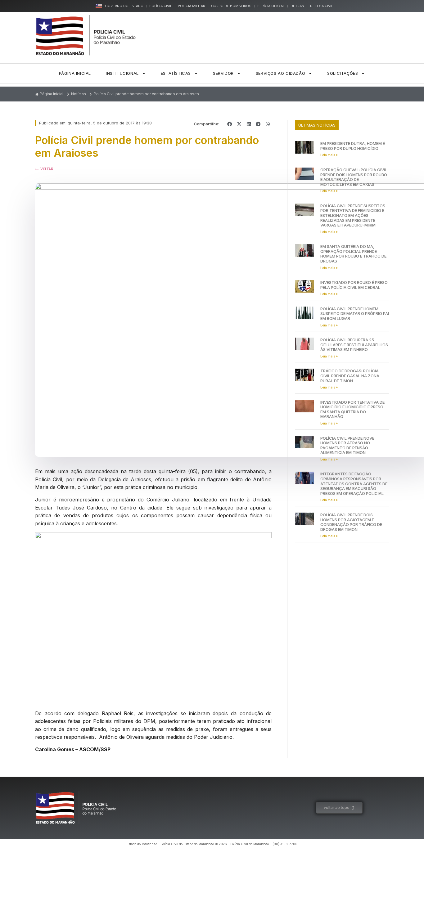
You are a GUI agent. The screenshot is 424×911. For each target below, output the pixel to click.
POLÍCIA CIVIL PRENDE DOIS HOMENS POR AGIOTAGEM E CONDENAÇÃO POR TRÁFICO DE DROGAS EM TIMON (351, 522)
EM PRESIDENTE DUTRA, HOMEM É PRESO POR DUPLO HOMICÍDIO (352, 146)
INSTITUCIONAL (122, 73)
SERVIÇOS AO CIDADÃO (280, 73)
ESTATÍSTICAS (176, 73)
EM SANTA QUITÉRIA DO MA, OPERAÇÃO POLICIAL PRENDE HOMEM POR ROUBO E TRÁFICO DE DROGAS (353, 253)
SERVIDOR (223, 73)
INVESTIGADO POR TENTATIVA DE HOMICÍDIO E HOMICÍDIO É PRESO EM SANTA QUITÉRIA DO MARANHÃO (352, 409)
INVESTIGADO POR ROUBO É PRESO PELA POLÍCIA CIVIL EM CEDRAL (354, 285)
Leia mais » (329, 155)
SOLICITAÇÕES (342, 73)
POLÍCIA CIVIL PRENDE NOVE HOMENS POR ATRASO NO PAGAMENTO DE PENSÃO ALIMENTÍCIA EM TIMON (347, 445)
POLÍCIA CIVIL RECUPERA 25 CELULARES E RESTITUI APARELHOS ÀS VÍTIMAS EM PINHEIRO (354, 344)
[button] (229, 124)
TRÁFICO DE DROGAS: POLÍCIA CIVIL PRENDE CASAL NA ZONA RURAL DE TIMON (349, 375)
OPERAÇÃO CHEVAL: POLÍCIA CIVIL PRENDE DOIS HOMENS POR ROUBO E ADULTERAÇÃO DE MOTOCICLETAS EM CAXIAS (353, 177)
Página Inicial (75, 73)
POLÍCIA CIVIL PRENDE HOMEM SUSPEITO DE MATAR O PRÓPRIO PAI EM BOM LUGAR (354, 313)
